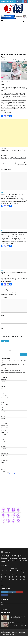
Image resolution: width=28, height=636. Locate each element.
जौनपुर (7, 148)
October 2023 (4, 457)
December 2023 (4, 453)
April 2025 (3, 416)
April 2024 (3, 444)
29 (20, 579)
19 (9, 578)
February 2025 (4, 420)
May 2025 (3, 414)
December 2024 (4, 425)
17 (1, 578)
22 (20, 578)
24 (2, 579)
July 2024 (3, 437)
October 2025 (4, 402)
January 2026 (4, 395)
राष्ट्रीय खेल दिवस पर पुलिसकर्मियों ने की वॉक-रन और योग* (11, 370)
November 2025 (4, 400)
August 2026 (3, 379)
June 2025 (3, 411)
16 (24, 576)
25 (5, 579)
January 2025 (4, 423)
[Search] (26, 21)
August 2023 (3, 462)
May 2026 (3, 386)
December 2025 (4, 397)
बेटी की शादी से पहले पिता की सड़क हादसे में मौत (15, 150)
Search (23, 354)
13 (12, 576)
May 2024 (3, 441)
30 (24, 579)
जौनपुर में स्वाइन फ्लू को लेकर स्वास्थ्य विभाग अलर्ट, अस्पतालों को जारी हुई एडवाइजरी (17, 616)
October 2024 (4, 430)
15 (20, 576)
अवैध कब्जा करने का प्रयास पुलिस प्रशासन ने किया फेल (12, 194)
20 (13, 578)
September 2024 (4, 432)
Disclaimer (3, 606)
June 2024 (3, 439)
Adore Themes (9, 634)
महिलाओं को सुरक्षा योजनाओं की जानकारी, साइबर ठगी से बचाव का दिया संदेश (13, 368)
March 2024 (3, 446)
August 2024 (3, 434)
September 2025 (4, 404)
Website (3, 328)
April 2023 (3, 471)
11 (5, 576)
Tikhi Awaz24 (14, 631)
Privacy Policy (4, 609)
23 (24, 578)
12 (9, 576)
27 (13, 579)
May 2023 (3, 469)
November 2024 (4, 427)
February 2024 (4, 448)
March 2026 (3, 390)
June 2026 (3, 383)
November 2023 (4, 455)
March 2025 (3, 418)
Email (3, 322)
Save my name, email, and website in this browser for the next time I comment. (13, 335)
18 (5, 578)
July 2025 (3, 409)
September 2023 (4, 460)
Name (3, 315)
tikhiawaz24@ (23, 60)
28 (16, 579)
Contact (2, 604)
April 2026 (3, 388)
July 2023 (3, 464)
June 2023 (3, 467)
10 (1, 576)
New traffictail (14, 632)
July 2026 (3, 381)
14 (16, 576)
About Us (3, 602)
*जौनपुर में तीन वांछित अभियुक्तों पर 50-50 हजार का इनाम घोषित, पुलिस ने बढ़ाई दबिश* (18, 623)
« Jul (2, 585)
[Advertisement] (14, 37)
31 (1, 581)
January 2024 (4, 450)
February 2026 (4, 393)
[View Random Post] (24, 21)
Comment (4, 297)
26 (9, 579)
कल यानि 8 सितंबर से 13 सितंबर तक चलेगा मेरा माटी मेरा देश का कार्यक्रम (13, 273)
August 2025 (3, 407)
